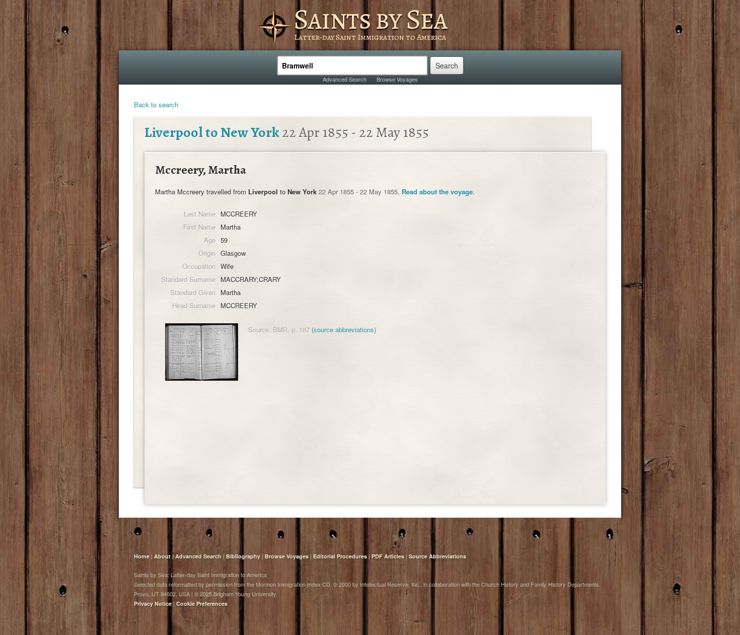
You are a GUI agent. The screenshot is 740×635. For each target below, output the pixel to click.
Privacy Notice (153, 603)
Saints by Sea (370, 19)
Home (142, 556)
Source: (259, 329)
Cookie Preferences (202, 603)
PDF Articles (388, 556)
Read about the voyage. (438, 191)
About (162, 556)
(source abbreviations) (344, 329)
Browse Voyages (397, 79)
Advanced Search (344, 79)
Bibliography (243, 556)
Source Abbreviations (437, 556)
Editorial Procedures (340, 556)
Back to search (156, 104)
